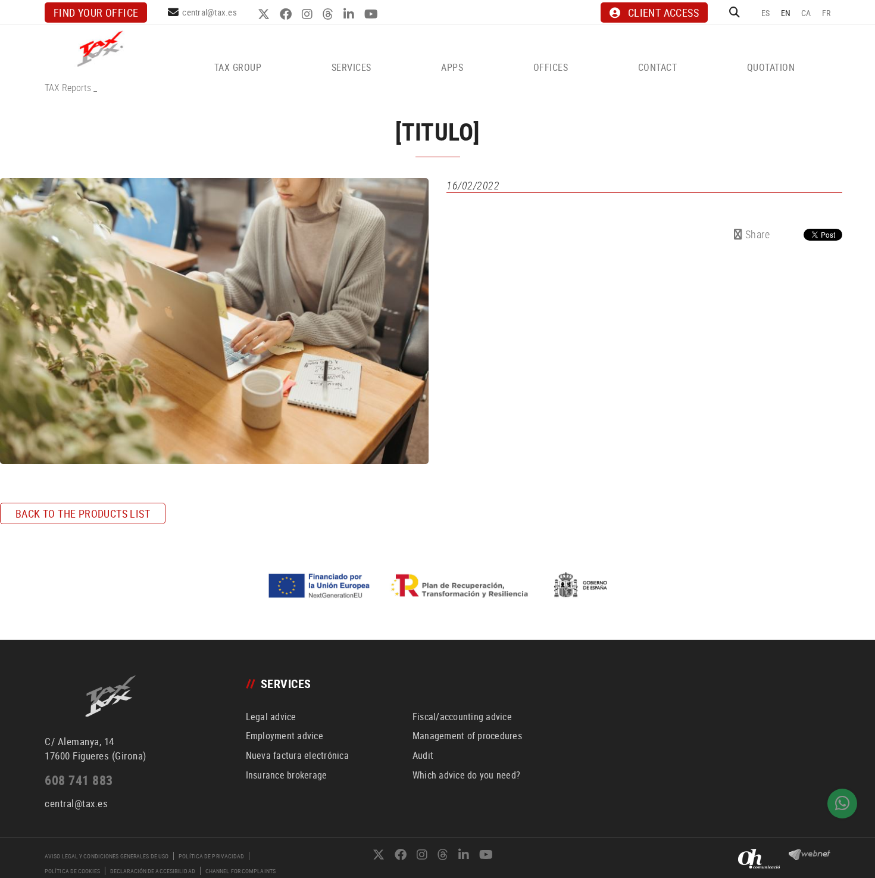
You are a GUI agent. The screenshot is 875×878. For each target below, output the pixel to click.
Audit (422, 755)
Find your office (96, 12)
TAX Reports (68, 87)
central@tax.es (209, 12)
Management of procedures (467, 735)
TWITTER (265, 14)
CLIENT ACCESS (663, 12)
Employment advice (284, 735)
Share (756, 234)
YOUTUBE (372, 14)
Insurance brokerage (286, 775)
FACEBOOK (287, 14)
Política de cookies (72, 871)
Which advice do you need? (466, 775)
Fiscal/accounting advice (462, 716)
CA (806, 12)
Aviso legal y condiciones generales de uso (106, 856)
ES (765, 12)
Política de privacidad (211, 856)
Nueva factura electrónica (297, 755)
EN (786, 12)
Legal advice (271, 716)
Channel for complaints (240, 871)
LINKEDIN (350, 14)
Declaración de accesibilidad (152, 871)
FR (826, 12)
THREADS (329, 14)
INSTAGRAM (308, 14)
